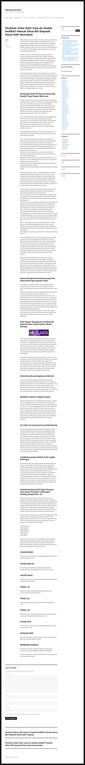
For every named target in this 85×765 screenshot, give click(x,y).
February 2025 (65, 105)
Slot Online (49, 17)
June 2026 (64, 83)
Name (7, 694)
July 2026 (64, 82)
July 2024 (64, 115)
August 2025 (65, 97)
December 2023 (65, 125)
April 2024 (64, 119)
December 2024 (65, 108)
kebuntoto (63, 175)
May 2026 (64, 85)
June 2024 (64, 117)
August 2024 (65, 114)
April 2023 (64, 129)
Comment (8, 674)
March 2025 (64, 104)
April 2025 (64, 103)
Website (7, 707)
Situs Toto (63, 155)
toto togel (63, 169)
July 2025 (64, 99)
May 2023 (64, 128)
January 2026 (65, 90)
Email (7, 701)
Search (62, 28)
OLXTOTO (15, 757)
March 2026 (64, 87)
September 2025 (65, 96)
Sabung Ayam (41, 17)
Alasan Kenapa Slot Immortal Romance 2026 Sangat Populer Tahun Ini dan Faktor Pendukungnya (70, 50)
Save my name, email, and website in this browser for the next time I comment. (23, 714)
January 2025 (65, 107)
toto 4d (62, 162)
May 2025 (64, 101)
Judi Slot (25, 17)
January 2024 (65, 124)
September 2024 (65, 112)
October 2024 (65, 111)
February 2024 (65, 122)
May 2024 (64, 118)
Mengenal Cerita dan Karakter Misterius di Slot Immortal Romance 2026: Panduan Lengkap (70, 46)
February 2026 (65, 89)
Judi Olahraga (17, 17)
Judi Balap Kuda (65, 140)
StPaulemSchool (13, 10)
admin (6, 43)
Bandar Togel (8, 17)
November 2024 (65, 110)
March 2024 (64, 121)
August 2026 (65, 80)
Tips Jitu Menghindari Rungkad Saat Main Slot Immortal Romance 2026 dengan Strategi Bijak (70, 42)
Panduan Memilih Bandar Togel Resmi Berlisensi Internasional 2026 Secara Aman (70, 54)
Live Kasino (32, 17)
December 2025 (65, 92)
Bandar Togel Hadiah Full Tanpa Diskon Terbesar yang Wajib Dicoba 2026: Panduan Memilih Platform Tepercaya (70, 59)
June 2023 (64, 126)
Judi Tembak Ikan (59, 17)
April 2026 (64, 86)
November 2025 (65, 93)
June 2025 (64, 100)
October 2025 (65, 94)
